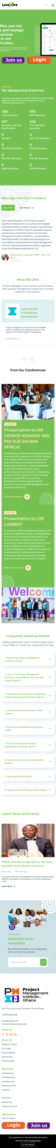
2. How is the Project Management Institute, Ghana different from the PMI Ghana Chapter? (24, 677)
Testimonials (8, 1060)
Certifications (8, 1077)
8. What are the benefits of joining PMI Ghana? (24, 761)
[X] (7, 1034)
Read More (8, 207)
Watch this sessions (14, 567)
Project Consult (9, 1106)
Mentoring (7, 1102)
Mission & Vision (9, 1044)
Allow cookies (28, 1145)
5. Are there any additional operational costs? (24, 728)
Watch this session (13, 496)
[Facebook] (3, 1034)
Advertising (7, 1056)
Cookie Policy (35, 1140)
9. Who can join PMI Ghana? (18, 776)
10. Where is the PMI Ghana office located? (26, 789)
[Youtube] (11, 1034)
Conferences (8, 1081)
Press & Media (8, 1052)
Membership (8, 1073)
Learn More (7, 886)
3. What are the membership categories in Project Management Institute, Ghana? (26, 695)
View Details (12, 341)
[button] (54, 39)
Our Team (6, 1048)
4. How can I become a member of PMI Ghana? (23, 712)
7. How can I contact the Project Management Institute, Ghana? (21, 745)
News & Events (9, 1085)
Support (6, 1089)
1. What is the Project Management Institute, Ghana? (22, 659)
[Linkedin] (15, 1034)
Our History (25, 207)
